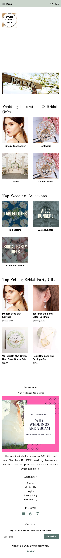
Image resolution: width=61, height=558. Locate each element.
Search (30, 482)
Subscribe (51, 537)
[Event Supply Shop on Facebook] (23, 514)
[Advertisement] (30, 53)
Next (52, 83)
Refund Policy (30, 499)
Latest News (30, 387)
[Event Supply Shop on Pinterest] (30, 514)
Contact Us (30, 487)
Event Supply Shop (39, 545)
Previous (8, 83)
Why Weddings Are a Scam (30, 393)
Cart (56, 4)
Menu (9, 3)
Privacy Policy (30, 495)
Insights (30, 491)
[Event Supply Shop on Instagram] (37, 514)
